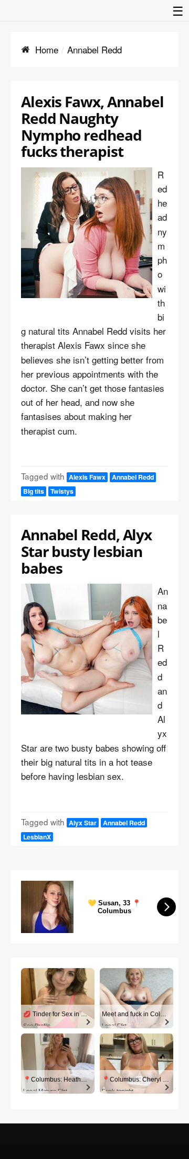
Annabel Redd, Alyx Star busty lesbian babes (86, 551)
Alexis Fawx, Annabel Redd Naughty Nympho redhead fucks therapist (92, 127)
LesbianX (37, 837)
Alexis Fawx (87, 477)
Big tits (33, 491)
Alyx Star (83, 822)
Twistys (62, 491)
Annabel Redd (133, 477)
